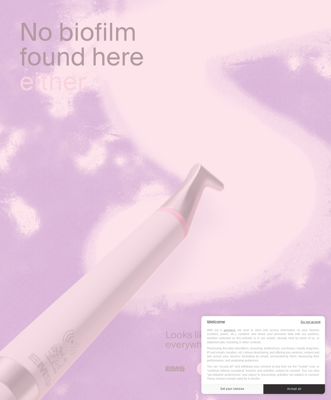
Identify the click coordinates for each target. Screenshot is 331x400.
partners (230, 330)
